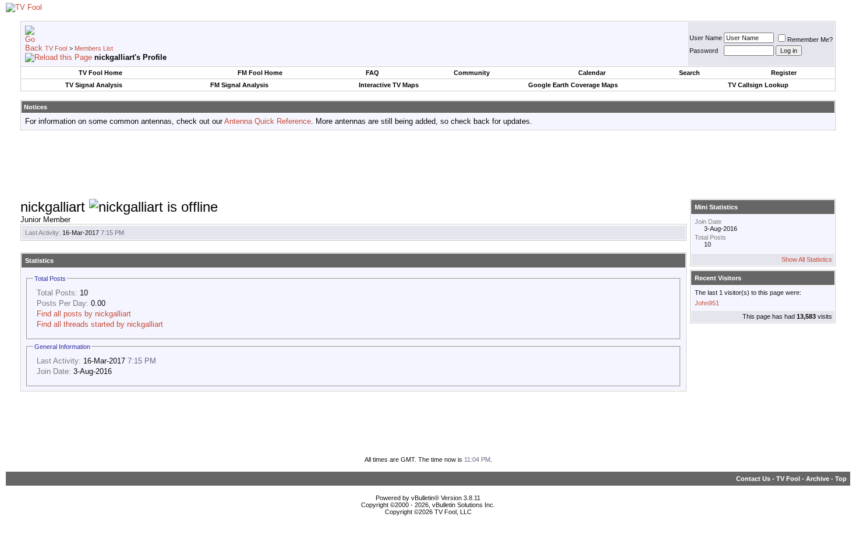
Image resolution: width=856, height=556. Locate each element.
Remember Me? (810, 39)
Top (841, 478)
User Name (705, 37)
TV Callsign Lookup (758, 84)
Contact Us (753, 478)
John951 (707, 303)
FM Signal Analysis (239, 84)
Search (689, 72)
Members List (94, 48)
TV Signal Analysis (93, 84)
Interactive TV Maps (389, 84)
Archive (817, 478)
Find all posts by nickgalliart (84, 313)
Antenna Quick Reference (267, 121)
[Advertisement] (428, 165)
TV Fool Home (100, 72)
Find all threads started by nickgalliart (100, 324)
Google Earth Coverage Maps (573, 84)
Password (703, 50)
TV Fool (56, 48)
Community (472, 72)
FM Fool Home (260, 72)
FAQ (372, 72)
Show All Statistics (806, 259)
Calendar (592, 72)
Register (784, 72)
